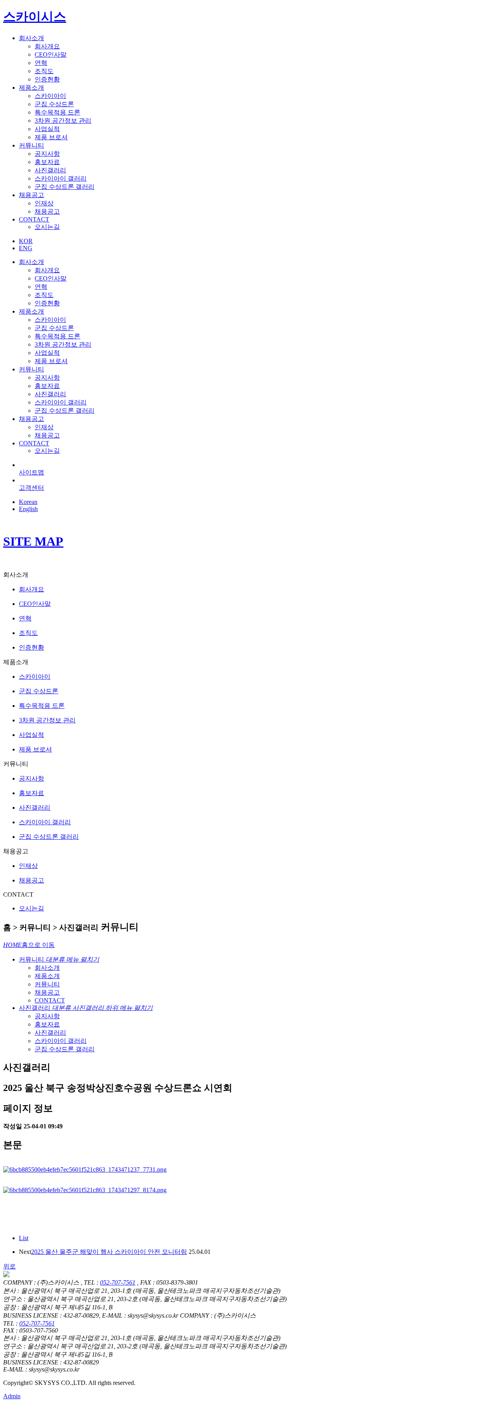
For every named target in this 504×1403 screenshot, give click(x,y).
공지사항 (47, 153)
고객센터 (31, 487)
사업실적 (47, 129)
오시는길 (47, 226)
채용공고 (31, 195)
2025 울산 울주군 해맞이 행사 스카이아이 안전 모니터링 (109, 1251)
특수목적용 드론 (57, 112)
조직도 (44, 71)
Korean (28, 501)
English (28, 509)
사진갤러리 (50, 170)
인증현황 (47, 79)
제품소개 (31, 87)
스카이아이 (50, 95)
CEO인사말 (51, 54)
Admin (11, 1396)
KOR (26, 241)
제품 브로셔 (51, 137)
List (23, 1238)
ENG (25, 248)
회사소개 (31, 38)
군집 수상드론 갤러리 (64, 186)
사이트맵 (31, 472)
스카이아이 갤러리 (61, 178)
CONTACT (34, 219)
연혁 (41, 62)
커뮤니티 (31, 145)
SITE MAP (33, 541)
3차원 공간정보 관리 (63, 120)
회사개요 (47, 46)
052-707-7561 (117, 1282)
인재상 (44, 203)
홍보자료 (47, 162)
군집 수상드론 (54, 104)
